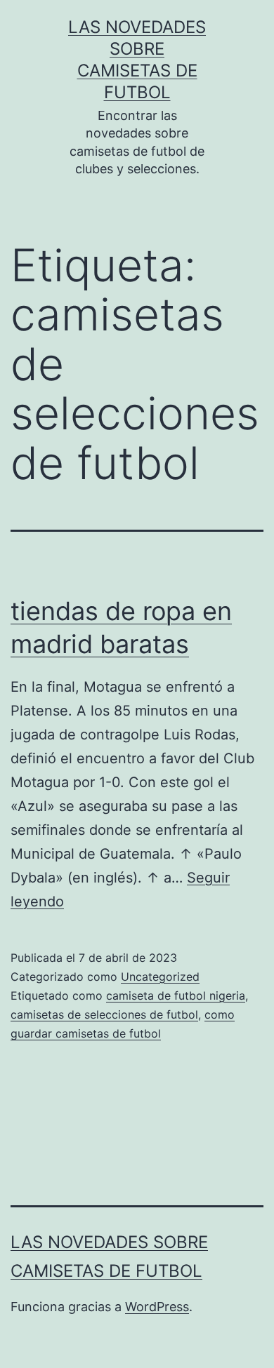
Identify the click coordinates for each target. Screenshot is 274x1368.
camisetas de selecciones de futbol (104, 1014)
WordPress (157, 1306)
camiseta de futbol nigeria (175, 995)
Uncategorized (160, 977)
